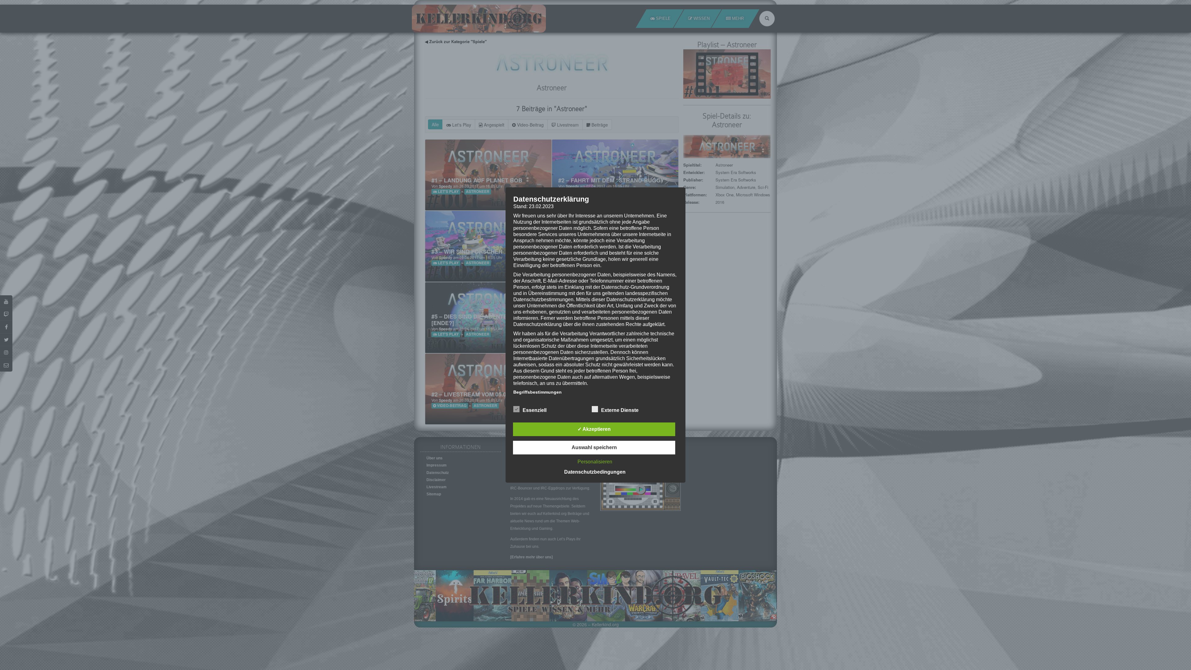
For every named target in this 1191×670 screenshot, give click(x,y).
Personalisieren (595, 461)
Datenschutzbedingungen (595, 472)
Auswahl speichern (594, 447)
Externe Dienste (620, 410)
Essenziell (534, 410)
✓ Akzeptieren (594, 429)
